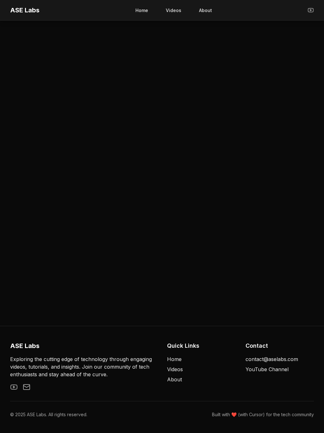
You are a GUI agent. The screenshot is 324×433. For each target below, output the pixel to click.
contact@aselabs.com (272, 359)
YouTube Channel (267, 369)
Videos (173, 10)
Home (141, 10)
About (205, 10)
